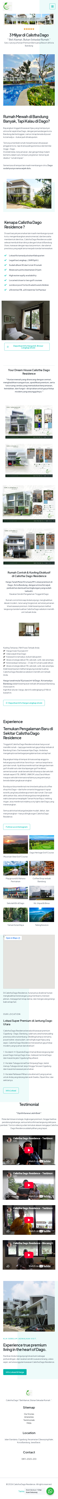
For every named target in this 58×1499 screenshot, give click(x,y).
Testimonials (29, 1420)
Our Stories (29, 1414)
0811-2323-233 (29, 1459)
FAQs (29, 1423)
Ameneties (29, 1417)
